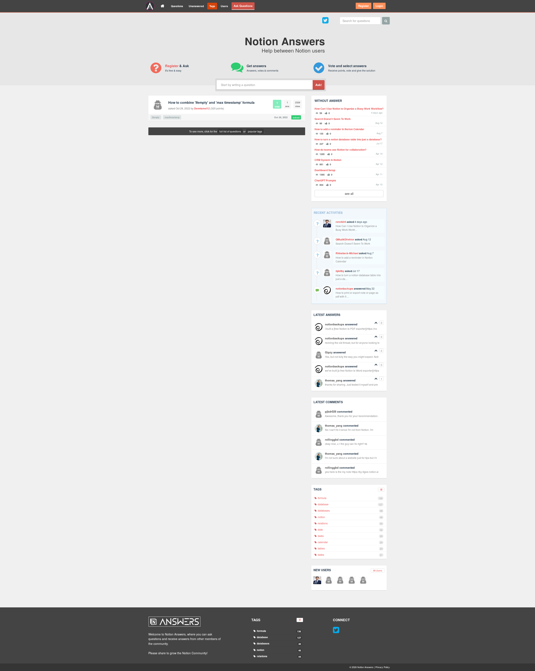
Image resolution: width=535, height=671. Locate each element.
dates (349, 555)
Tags (212, 6)
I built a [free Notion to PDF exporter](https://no (351, 328)
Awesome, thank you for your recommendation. (351, 416)
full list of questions (230, 131)
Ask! (318, 85)
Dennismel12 (202, 108)
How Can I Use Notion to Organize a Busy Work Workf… (356, 227)
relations (349, 523)
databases (349, 510)
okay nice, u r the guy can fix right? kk (346, 443)
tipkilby (340, 271)
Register (363, 6)
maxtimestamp (172, 117)
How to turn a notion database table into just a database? (348, 139)
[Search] (386, 20)
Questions (177, 6)
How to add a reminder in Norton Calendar (339, 129)
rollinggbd (332, 439)
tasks (349, 536)
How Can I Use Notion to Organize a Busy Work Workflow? (349, 108)
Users (224, 6)
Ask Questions (243, 6)
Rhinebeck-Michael (347, 253)
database (349, 504)
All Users (377, 570)
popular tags (255, 131)
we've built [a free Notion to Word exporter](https (352, 370)
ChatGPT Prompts (325, 180)
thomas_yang (333, 380)
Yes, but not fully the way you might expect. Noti (351, 356)
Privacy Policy (382, 667)
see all (349, 193)
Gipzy (328, 352)
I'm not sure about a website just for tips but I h (351, 457)
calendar (349, 542)
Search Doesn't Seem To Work (333, 119)
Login (379, 6)
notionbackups (344, 288)
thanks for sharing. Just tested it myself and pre (351, 384)
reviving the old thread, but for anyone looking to (352, 342)
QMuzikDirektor (345, 239)
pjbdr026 (330, 411)
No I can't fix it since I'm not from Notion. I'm (349, 429)
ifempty (155, 117)
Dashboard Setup (325, 170)
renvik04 (341, 222)
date (349, 529)
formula (349, 498)
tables (349, 548)
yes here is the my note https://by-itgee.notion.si (351, 471)
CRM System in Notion (328, 160)
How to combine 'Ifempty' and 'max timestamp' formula (211, 102)
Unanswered (196, 6)
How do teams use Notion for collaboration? (340, 149)
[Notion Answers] (149, 6)
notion (349, 517)
